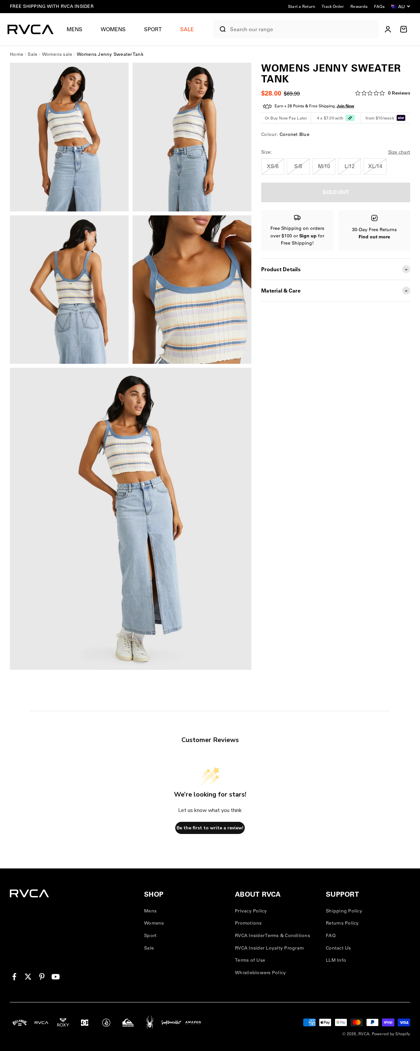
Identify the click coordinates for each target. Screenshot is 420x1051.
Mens (74, 29)
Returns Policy (342, 923)
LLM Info (336, 960)
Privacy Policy (251, 911)
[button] (77, 29)
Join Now (345, 106)
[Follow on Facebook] (14, 976)
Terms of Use (250, 960)
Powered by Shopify (391, 1033)
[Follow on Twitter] (28, 976)
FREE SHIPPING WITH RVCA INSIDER (52, 6)
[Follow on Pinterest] (41, 976)
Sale (149, 948)
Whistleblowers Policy (260, 972)
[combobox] (302, 29)
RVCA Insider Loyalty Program (269, 948)
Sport (153, 29)
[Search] (220, 29)
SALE (187, 29)
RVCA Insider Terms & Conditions (272, 935)
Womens (113, 29)
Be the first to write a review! (210, 828)
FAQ (331, 935)
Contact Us (338, 948)
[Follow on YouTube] (55, 976)
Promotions (248, 923)
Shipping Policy (344, 911)
